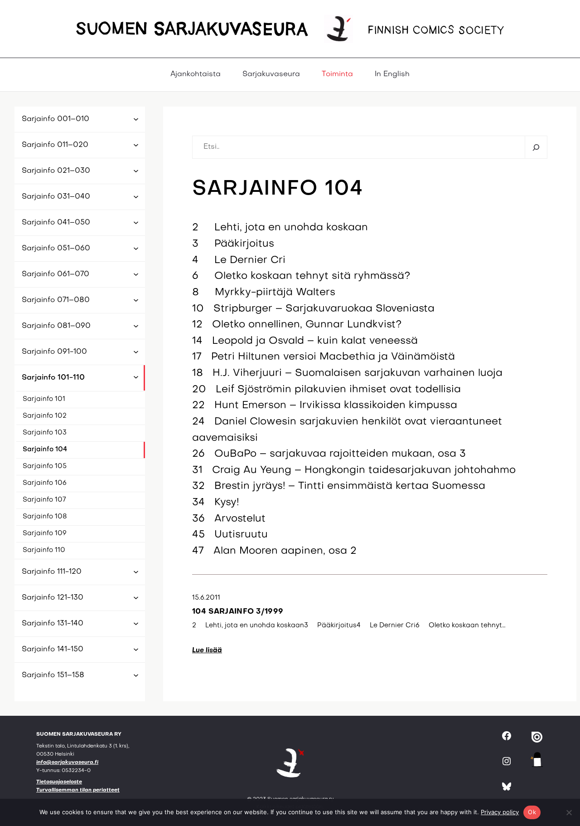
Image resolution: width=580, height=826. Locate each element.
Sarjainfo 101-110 (53, 377)
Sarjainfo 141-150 (52, 649)
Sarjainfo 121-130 (52, 597)
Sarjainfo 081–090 (56, 326)
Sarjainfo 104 (45, 449)
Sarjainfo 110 (44, 550)
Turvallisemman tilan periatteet (78, 790)
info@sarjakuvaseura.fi (67, 762)
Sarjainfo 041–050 (56, 222)
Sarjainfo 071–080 (56, 300)
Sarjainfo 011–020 (55, 145)
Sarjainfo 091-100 (54, 352)
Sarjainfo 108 (45, 516)
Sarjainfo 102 (45, 416)
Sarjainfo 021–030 (56, 171)
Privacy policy (500, 812)
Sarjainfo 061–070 (55, 274)
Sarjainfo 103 (45, 433)
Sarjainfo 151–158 (53, 675)
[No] (568, 812)
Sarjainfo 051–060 (56, 248)
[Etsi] (536, 147)
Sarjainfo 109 (45, 533)
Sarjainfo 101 (44, 399)
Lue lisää (207, 650)
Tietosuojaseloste (59, 782)
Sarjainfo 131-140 (52, 623)
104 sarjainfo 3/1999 (237, 612)
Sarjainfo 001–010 (55, 119)
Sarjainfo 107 (44, 500)
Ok (532, 812)
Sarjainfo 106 (45, 483)
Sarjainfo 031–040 (56, 196)
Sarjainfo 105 (45, 466)
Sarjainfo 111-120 (52, 572)
